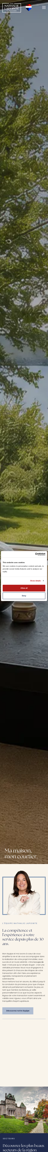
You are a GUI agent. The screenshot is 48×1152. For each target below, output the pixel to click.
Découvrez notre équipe (17, 1010)
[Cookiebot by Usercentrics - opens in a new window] (35, 554)
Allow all (24, 588)
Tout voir (6, 1035)
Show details (35, 581)
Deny (24, 596)
